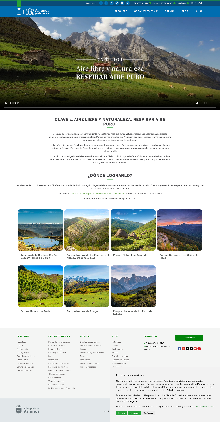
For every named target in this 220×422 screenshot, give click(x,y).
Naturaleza (21, 342)
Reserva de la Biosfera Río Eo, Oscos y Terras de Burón (38, 256)
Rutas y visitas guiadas (90, 363)
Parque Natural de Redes (36, 311)
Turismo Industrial (24, 370)
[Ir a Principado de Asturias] (27, 409)
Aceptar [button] (121, 413)
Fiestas (83, 349)
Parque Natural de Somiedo (130, 255)
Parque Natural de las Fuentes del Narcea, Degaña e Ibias (88, 256)
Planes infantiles (119, 363)
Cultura (20, 345)
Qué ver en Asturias (56, 345)
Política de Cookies (205, 406)
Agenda (85, 336)
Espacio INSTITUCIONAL (163, 3)
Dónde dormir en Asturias (59, 342)
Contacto (150, 336)
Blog (115, 336)
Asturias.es (181, 3)
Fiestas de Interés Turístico (59, 370)
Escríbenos (189, 338)
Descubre (23, 336)
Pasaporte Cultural (56, 385)
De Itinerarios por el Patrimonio (61, 388)
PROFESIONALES (141, 3)
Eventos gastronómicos (90, 342)
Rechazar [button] (134, 413)
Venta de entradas (56, 381)
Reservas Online (55, 349)
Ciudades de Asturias (26, 356)
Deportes (84, 356)
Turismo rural (22, 360)
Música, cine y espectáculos (92, 352)
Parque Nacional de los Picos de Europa (133, 312)
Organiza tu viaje (59, 336)
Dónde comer (54, 360)
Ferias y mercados (88, 367)
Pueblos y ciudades (120, 360)
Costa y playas (23, 352)
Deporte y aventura (25, 363)
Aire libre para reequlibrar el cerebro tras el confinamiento (98, 193)
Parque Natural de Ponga (82, 311)
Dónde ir (52, 356)
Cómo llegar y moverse (58, 363)
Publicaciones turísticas (58, 367)
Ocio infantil (85, 360)
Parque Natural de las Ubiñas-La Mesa (179, 256)
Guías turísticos (54, 377)
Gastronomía (22, 349)
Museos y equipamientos (91, 345)
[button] (199, 3)
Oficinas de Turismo (56, 374)
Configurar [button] (148, 413)
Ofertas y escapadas (57, 352)
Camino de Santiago (25, 367)
